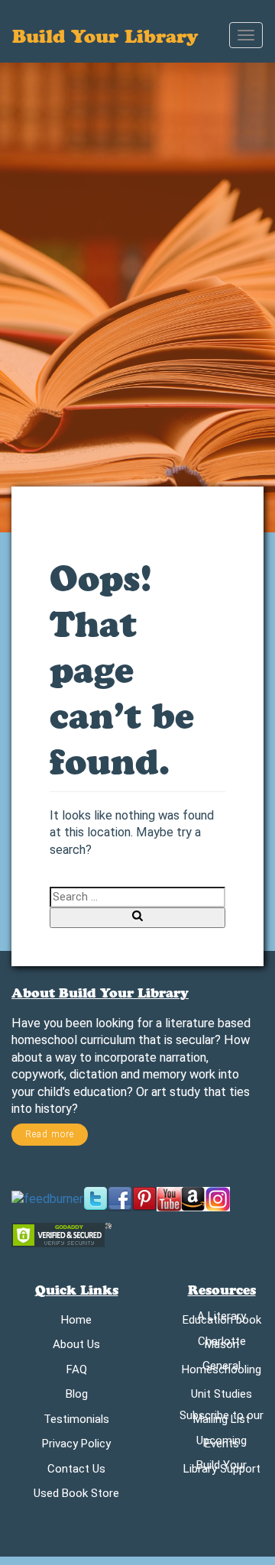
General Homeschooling (221, 1370)
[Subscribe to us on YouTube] (169, 1198)
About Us (76, 1347)
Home (76, 1322)
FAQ (76, 1372)
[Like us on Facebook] (120, 1198)
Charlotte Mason (222, 1346)
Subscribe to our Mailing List (222, 1420)
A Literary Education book (222, 1320)
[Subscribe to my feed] (47, 1198)
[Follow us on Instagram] (217, 1198)
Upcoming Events (221, 1445)
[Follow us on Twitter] (95, 1198)
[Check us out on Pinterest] (144, 1198)
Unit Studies (221, 1396)
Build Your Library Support (221, 1469)
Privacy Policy (76, 1446)
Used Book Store (76, 1496)
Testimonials (76, 1422)
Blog (77, 1396)
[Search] (137, 917)
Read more (49, 1134)
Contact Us (76, 1471)
